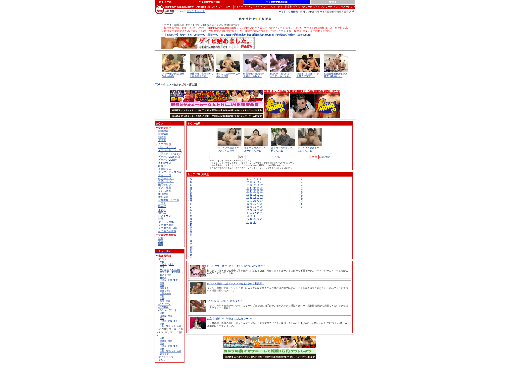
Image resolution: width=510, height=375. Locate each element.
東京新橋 (176, 272)
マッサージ (164, 175)
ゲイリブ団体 (166, 221)
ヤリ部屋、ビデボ (168, 200)
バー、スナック (167, 147)
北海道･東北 (166, 315)
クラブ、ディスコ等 (169, 172)
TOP (158, 84)
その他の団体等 (167, 231)
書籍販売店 (164, 162)
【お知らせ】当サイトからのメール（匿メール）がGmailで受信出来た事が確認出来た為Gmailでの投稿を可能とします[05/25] (237, 34)
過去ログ (164, 354)
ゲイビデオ (164, 304)
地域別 (162, 137)
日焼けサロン (166, 181)
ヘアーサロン (166, 178)
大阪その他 (165, 293)
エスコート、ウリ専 (169, 150)
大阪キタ (164, 288)
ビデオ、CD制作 (167, 159)
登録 (160, 238)
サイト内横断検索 (288, 11)
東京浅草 (164, 272)
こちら (282, 30)
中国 (162, 296)
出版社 (162, 165)
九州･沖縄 (165, 301)
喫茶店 (162, 212)
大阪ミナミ (165, 291)
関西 (162, 285)
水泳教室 (163, 193)
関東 (162, 267)
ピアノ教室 (164, 187)
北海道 (163, 264)
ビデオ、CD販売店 (169, 156)
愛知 (162, 283)
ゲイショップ (166, 356)
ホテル (162, 209)
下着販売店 (164, 169)
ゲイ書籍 (163, 307)
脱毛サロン (164, 184)
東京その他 (165, 275)
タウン (167, 84)
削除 (160, 244)
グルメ (162, 359)
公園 (160, 218)
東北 (171, 264)
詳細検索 (163, 131)
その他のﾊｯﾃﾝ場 (167, 228)
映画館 (162, 206)
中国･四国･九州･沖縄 (170, 326)
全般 (162, 262)
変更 (160, 241)
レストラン (164, 215)
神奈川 (163, 277)
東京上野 (176, 269)
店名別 (162, 140)
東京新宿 (164, 269)
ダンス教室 (164, 190)
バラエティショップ (169, 153)
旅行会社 (163, 196)
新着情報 (163, 134)
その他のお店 (166, 225)
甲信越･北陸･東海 (169, 280)
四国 (162, 298)
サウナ (162, 203)
